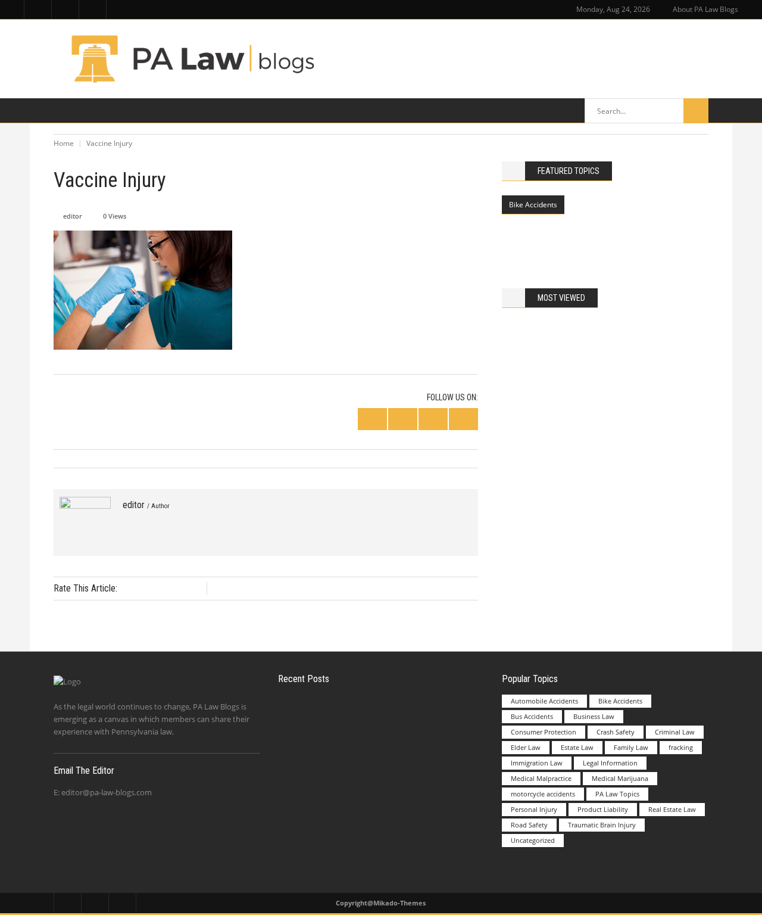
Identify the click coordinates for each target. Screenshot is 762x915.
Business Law (593, 716)
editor (72, 215)
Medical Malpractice (541, 778)
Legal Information (610, 762)
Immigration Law (537, 762)
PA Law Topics (617, 793)
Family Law (631, 747)
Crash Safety (616, 731)
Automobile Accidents (544, 700)
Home (64, 143)
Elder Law (526, 747)
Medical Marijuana (620, 778)
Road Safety (529, 824)
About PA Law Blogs (705, 9)
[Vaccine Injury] (85, 522)
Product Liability (602, 809)
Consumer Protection (543, 731)
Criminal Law (675, 731)
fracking (681, 747)
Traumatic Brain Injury (602, 824)
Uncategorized (533, 840)
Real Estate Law (672, 809)
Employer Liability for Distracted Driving (406, 718)
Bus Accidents (532, 716)
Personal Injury (534, 809)
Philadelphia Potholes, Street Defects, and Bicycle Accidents (632, 232)
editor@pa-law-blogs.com (106, 792)
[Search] (695, 110)
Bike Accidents (533, 205)
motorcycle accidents (543, 793)
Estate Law (577, 747)
